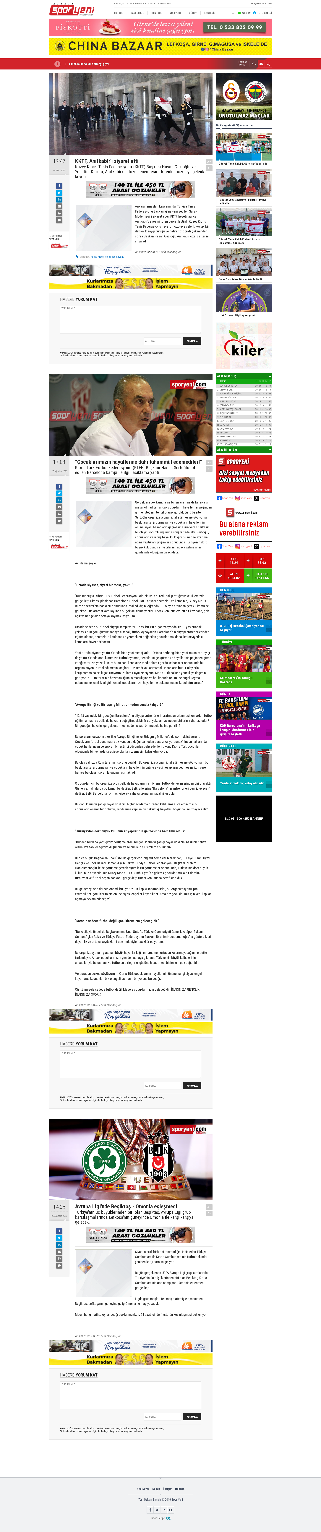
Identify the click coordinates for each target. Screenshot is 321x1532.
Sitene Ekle (165, 3)
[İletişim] (261, 64)
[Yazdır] (59, 213)
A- (209, 168)
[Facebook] (59, 186)
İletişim (167, 1489)
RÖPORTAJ (228, 746)
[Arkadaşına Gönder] (59, 206)
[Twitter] (59, 193)
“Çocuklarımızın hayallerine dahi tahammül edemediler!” (105, 64)
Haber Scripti (157, 1518)
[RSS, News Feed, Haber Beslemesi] (163, 1510)
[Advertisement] (30, 128)
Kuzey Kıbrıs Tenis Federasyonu (107, 256)
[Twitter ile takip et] (157, 1510)
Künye (156, 1489)
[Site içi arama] (268, 64)
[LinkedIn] (59, 200)
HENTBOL (227, 590)
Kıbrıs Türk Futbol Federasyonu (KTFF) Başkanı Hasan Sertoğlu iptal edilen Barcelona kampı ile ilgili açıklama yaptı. (137, 470)
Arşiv (152, 3)
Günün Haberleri (137, 3)
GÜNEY (225, 694)
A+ (209, 161)
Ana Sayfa (119, 3)
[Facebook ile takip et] (150, 1510)
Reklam (179, 1489)
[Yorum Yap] (59, 220)
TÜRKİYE (226, 642)
